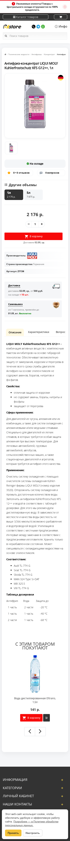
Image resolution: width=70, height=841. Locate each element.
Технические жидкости (18, 54)
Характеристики (38, 332)
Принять (13, 832)
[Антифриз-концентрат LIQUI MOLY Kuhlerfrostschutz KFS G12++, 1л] (11, 148)
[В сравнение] (46, 718)
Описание (15, 332)
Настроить (33, 832)
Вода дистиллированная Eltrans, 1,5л (35, 700)
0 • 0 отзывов (21, 172)
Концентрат (49, 54)
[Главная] (5, 54)
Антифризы (37, 54)
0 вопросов (52, 172)
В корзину (33, 717)
